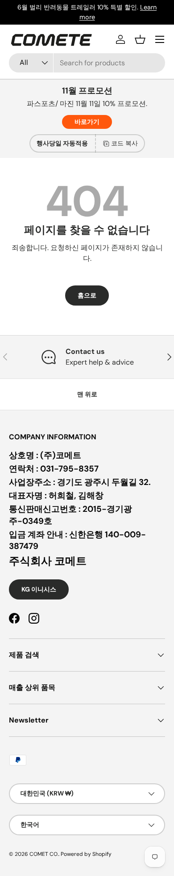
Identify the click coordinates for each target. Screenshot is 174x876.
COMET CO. (43, 854)
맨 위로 (87, 394)
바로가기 (87, 122)
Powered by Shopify (86, 854)
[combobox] (87, 62)
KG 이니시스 (38, 589)
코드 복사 (124, 143)
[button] (140, 39)
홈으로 (87, 295)
